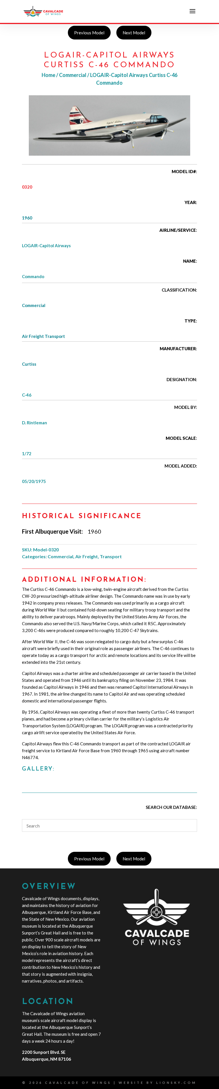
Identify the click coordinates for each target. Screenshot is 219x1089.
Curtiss (29, 364)
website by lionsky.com (158, 1082)
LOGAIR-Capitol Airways (46, 245)
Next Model (134, 32)
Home (48, 75)
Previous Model (89, 32)
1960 (27, 217)
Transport (111, 556)
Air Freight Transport (43, 336)
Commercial (72, 75)
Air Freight (86, 556)
